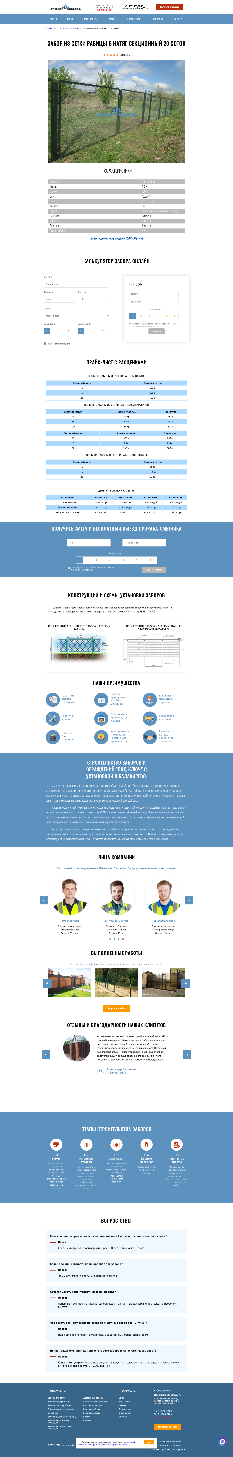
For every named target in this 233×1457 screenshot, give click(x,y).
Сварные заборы (91, 1409)
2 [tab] (114, 939)
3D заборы (53, 1413)
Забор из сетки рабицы (59, 1405)
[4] (166, 316)
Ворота (86, 1417)
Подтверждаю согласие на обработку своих (155, 325)
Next (189, 900)
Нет (47, 331)
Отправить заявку (154, 570)
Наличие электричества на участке (59, 344)
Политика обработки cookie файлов (167, 1449)
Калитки (87, 1420)
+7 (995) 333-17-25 (134, 6)
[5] (174, 316)
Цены (70, 19)
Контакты (178, 19)
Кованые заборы (91, 1413)
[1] (141, 316)
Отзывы (112, 19)
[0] (133, 316)
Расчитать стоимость (169, 7)
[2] (150, 316)
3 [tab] (118, 939)
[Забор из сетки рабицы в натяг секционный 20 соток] (116, 111)
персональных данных (144, 325)
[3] (158, 316)
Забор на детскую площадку (62, 1417)
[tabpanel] (69, 906)
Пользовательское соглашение (165, 1445)
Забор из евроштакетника (61, 1409)
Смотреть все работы (116, 1008)
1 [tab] (110, 939)
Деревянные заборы (93, 1398)
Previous (44, 900)
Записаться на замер (167, 1427)
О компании (157, 19)
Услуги (53, 19)
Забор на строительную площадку (59, 1427)
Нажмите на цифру (155, 309)
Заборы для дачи (56, 1398)
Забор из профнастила (59, 1402)
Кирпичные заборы (92, 1405)
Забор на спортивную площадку (58, 1421)
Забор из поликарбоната (95, 1402)
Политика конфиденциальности (165, 1441)
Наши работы (90, 19)
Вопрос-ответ (133, 19)
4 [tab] (123, 939)
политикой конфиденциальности (114, 1444)
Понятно (149, 1442)
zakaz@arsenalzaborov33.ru (134, 8)
